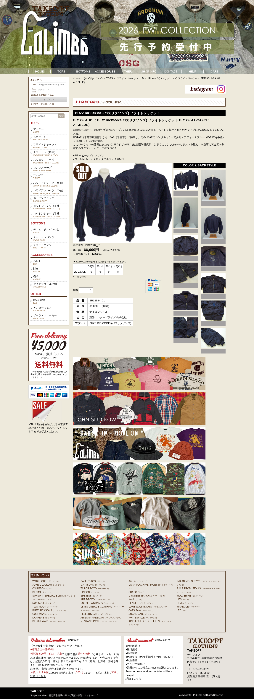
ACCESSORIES (105, 71)
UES (183, 599)
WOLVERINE (190, 595)
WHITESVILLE (142, 617)
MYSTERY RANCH (146, 595)
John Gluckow (49, 584)
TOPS (61, 71)
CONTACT (170, 71)
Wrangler (188, 606)
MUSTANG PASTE (99, 621)
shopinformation (38, 695)
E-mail (33, 85)
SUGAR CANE (143, 614)
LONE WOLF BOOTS (147, 606)
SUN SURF (43, 603)
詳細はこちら (38, 676)
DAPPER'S (43, 617)
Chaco (136, 592)
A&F (137, 581)
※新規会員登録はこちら (42, 95)
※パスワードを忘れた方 (42, 104)
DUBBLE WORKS (97, 603)
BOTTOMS (83, 71)
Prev (5, 37)
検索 (61, 115)
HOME (39, 71)
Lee (181, 610)
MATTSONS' (93, 584)
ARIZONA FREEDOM (101, 617)
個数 (75, 289)
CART (214, 71)
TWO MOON (45, 606)
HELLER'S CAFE (96, 614)
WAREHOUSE (46, 581)
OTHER (127, 71)
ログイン (49, 99)
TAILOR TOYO (95, 588)
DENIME (41, 592)
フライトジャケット (127, 78)
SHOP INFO (149, 71)
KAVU (135, 599)
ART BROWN (95, 599)
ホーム (76, 78)
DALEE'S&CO (93, 581)
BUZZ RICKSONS (49, 610)
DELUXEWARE (48, 621)
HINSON (90, 592)
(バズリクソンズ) (93, 78)
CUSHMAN (44, 614)
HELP (192, 71)
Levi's (185, 603)
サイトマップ (91, 695)
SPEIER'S (91, 595)
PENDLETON (141, 603)
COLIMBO (42, 588)
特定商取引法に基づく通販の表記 (65, 695)
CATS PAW (140, 610)
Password (34, 90)
